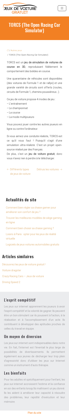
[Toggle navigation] (62, 8)
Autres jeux (16, 50)
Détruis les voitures (48, 169)
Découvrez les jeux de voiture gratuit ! (23, 264)
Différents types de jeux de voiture (20, 171)
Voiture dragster (11, 270)
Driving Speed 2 (11, 282)
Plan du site (34, 412)
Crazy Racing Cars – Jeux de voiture (23, 276)
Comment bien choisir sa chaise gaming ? (30, 228)
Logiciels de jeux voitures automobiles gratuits (32, 244)
